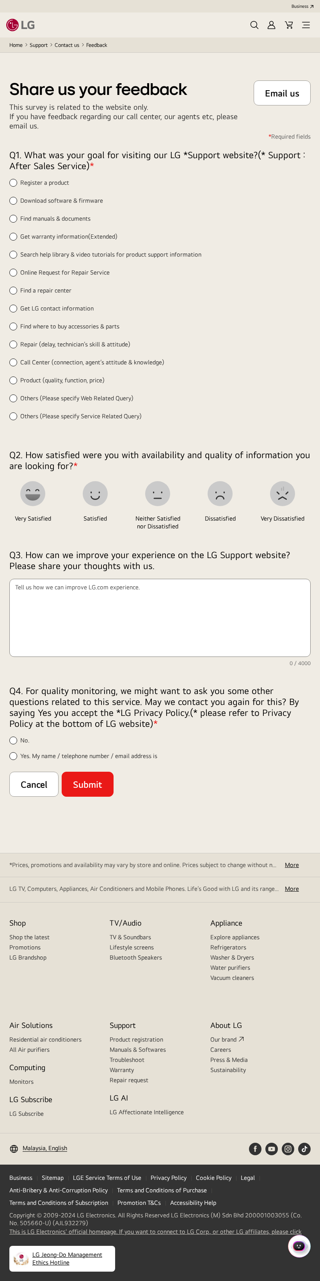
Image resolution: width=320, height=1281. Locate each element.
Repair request (129, 1080)
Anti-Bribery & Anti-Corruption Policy (58, 1190)
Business (300, 6)
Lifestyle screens (132, 947)
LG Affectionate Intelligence (147, 1112)
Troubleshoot (127, 1059)
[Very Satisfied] (33, 493)
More (292, 865)
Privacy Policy (169, 1177)
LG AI (119, 1097)
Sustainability (228, 1070)
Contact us (67, 45)
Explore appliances (235, 937)
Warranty (122, 1070)
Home (16, 45)
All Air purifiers (29, 1049)
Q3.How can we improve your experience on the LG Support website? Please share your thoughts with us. (149, 560)
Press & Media (229, 1059)
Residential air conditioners (45, 1039)
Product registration (136, 1039)
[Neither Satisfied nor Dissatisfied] (157, 493)
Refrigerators (228, 947)
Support (39, 45)
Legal (248, 1177)
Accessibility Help (193, 1202)
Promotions (25, 947)
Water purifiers (230, 967)
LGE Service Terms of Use (107, 1177)
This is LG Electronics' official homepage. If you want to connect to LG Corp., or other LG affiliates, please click (155, 1231)
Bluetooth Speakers (136, 957)
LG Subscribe (26, 1113)
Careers (220, 1049)
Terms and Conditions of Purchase (162, 1190)
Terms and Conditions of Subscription (58, 1202)
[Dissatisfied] (220, 493)
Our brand (223, 1039)
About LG (226, 1025)
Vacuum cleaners (232, 977)
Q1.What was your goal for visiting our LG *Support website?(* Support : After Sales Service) (157, 160)
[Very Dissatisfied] (282, 493)
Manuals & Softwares (138, 1049)
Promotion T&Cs (139, 1202)
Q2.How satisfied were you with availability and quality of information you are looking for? (159, 460)
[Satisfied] (95, 493)
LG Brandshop (27, 957)
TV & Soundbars (130, 937)
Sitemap (53, 1177)
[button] (254, 25)
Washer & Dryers (232, 957)
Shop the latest (29, 937)
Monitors (21, 1081)
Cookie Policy (213, 1177)
